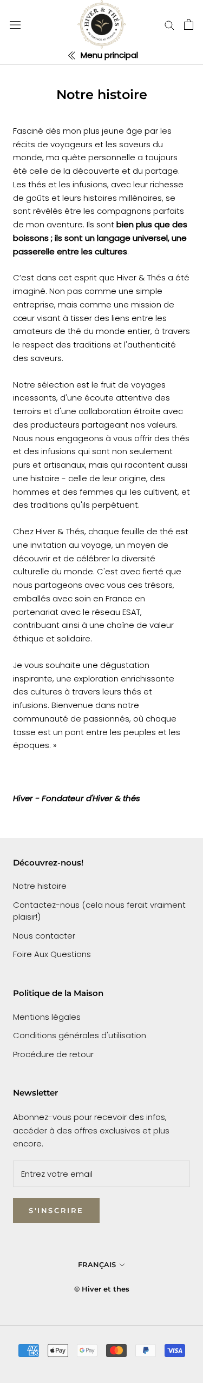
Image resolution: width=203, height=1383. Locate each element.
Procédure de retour (53, 1054)
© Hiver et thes (101, 1288)
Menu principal (108, 55)
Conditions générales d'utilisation (79, 1035)
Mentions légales (47, 1016)
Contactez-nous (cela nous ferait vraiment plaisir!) (99, 911)
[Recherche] (169, 24)
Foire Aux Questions (52, 954)
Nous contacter (44, 935)
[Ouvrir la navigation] (15, 24)
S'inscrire (56, 1210)
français (97, 1264)
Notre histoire (40, 886)
